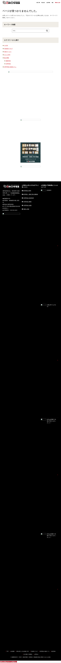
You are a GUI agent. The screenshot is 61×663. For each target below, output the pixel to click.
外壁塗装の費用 (27, 201)
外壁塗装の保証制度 (28, 198)
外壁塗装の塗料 (27, 190)
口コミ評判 (7, 54)
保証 (52, 2)
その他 (6, 45)
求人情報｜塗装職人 (28, 654)
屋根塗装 (8, 60)
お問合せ (36, 654)
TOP (7, 651)
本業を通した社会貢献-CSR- (22, 651)
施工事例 (48, 2)
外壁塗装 (8, 63)
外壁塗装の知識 (27, 205)
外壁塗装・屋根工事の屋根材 (30, 194)
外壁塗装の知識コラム (10, 67)
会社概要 (12, 651)
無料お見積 (26, 209)
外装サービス (7, 51)
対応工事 (38, 2)
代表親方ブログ (8, 48)
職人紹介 (43, 2)
